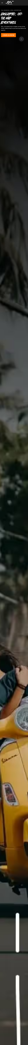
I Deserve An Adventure (8, 35)
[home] (14, 3)
